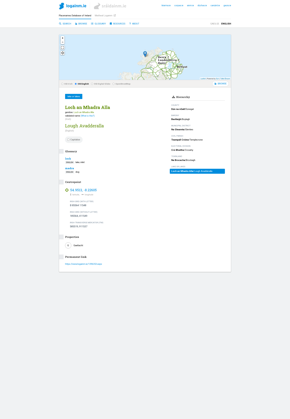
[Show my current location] (62, 53)
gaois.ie (227, 5)
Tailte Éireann (225, 78)
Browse (82, 23)
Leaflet (203, 78)
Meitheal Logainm (104, 15)
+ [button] (62, 38)
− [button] (62, 42)
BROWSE (222, 83)
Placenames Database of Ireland (75, 15)
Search (66, 23)
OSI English (83, 84)
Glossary (100, 23)
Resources (119, 23)
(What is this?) (88, 116)
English (226, 23)
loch (68, 158)
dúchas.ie (202, 5)
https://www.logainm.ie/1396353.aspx (83, 264)
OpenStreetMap (122, 84)
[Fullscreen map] (62, 48)
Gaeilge (214, 23)
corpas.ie (178, 5)
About (135, 23)
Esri (217, 78)
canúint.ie (215, 5)
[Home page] (72, 7)
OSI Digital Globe (102, 84)
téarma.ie (166, 5)
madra (69, 168)
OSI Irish (68, 84)
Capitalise (75, 139)
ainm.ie (190, 5)
